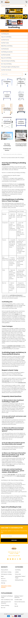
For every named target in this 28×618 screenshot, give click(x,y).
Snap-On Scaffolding (6, 37)
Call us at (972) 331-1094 (14, 555)
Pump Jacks (18, 574)
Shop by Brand (4, 570)
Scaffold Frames (5, 40)
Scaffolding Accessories (7, 52)
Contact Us (3, 580)
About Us (3, 578)
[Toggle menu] (2, 2)
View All (16, 606)
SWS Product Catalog (6, 572)
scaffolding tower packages (14, 345)
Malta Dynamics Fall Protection (6, 602)
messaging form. (22, 382)
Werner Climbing (5, 605)
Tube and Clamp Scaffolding (8, 61)
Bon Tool (3, 607)
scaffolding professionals (16, 295)
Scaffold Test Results (6, 70)
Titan (15, 604)
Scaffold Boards (5, 49)
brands (16, 314)
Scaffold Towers (5, 43)
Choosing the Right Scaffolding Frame (10, 67)
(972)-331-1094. (5, 381)
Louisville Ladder (18, 599)
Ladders (17, 572)
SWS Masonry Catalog (6, 574)
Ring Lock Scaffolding (6, 58)
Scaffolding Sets (5, 34)
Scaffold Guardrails (5, 55)
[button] (14, 11)
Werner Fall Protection (19, 601)
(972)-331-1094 (6, 347)
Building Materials (19, 580)
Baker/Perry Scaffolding (6, 46)
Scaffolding (18, 570)
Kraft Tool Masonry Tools (7, 599)
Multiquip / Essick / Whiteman (18, 596)
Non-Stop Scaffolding (6, 64)
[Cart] (26, 2)
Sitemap (3, 583)
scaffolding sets (9, 305)
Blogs (2, 576)
